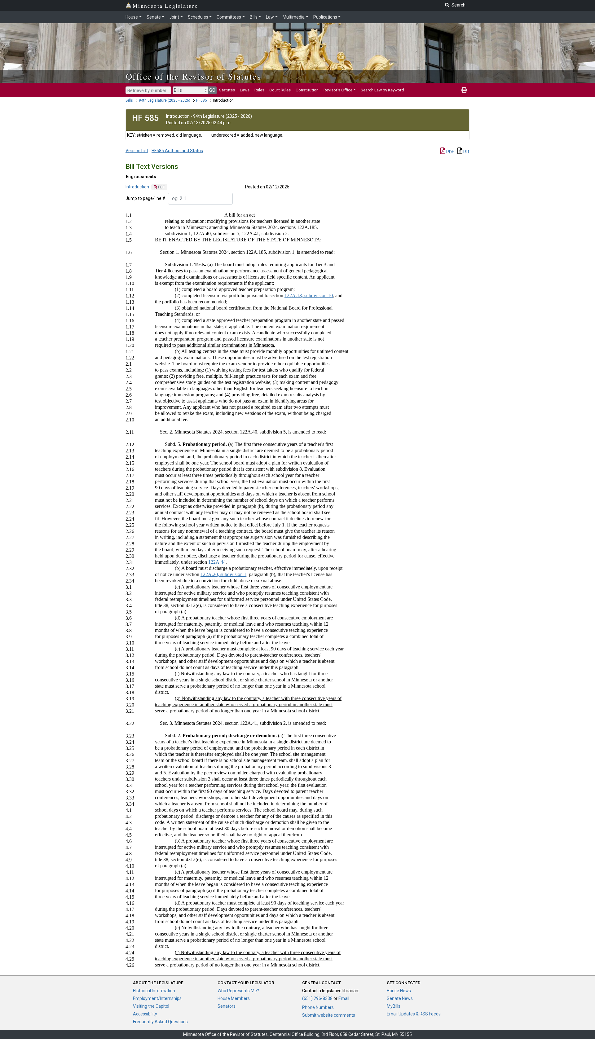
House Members (234, 998)
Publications (325, 17)
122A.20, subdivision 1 (223, 574)
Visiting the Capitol (151, 1006)
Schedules (198, 17)
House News (399, 990)
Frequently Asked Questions (160, 1021)
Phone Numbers (318, 1007)
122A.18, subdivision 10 (308, 295)
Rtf (465, 151)
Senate (154, 17)
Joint (174, 17)
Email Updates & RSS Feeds (414, 1013)
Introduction (137, 186)
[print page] (464, 90)
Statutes (227, 89)
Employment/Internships (157, 998)
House (132, 17)
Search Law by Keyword (382, 89)
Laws (244, 89)
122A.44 (217, 562)
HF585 (201, 100)
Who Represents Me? (238, 990)
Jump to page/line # (145, 198)
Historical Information (154, 990)
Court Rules (280, 89)
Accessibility (145, 1013)
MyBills (393, 1006)
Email (343, 998)
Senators (227, 1006)
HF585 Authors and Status (177, 150)
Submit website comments (328, 1015)
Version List (137, 150)
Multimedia (294, 17)
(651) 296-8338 (317, 998)
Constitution (307, 89)
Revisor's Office (338, 89)
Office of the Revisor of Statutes (193, 76)
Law (270, 17)
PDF (449, 151)
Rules (259, 89)
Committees (229, 17)
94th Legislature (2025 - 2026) (164, 100)
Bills (254, 17)
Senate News (400, 998)
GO (212, 90)
